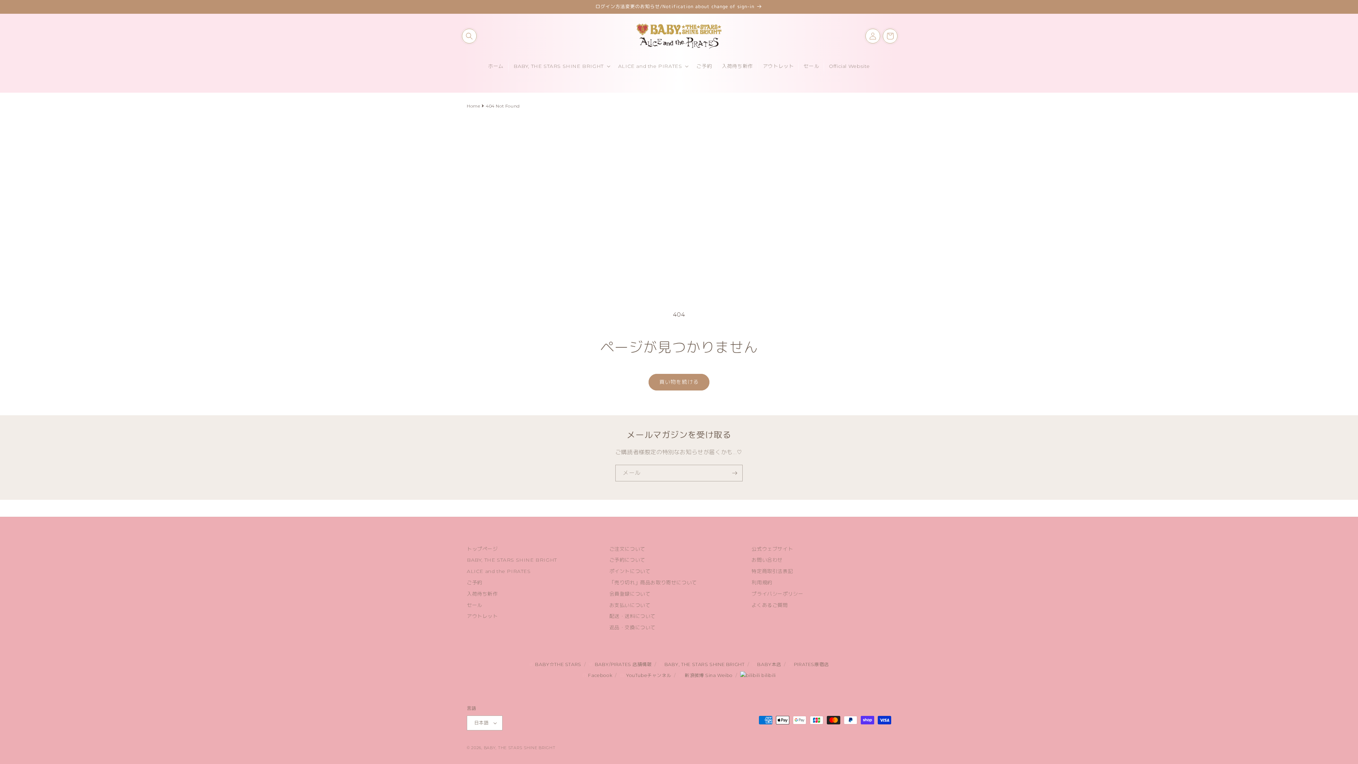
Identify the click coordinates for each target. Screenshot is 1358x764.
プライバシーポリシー (777, 594)
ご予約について (627, 560)
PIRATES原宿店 (811, 664)
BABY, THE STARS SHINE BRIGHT (512, 560)
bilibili (768, 675)
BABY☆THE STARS (557, 664)
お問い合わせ (767, 560)
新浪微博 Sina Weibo (708, 675)
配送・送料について (632, 616)
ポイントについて (630, 571)
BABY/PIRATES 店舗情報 (622, 664)
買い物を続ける (679, 381)
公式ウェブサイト (772, 549)
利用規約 (761, 582)
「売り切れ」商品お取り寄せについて (653, 582)
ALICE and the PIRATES (499, 571)
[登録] (734, 473)
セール (474, 605)
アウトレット (482, 616)
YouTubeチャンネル (648, 675)
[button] (469, 36)
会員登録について (630, 594)
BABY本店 (768, 664)
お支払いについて (630, 605)
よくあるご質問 (769, 605)
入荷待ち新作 (482, 594)
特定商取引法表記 (772, 571)
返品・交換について (632, 627)
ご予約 (474, 582)
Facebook (599, 675)
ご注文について (627, 549)
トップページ (482, 549)
